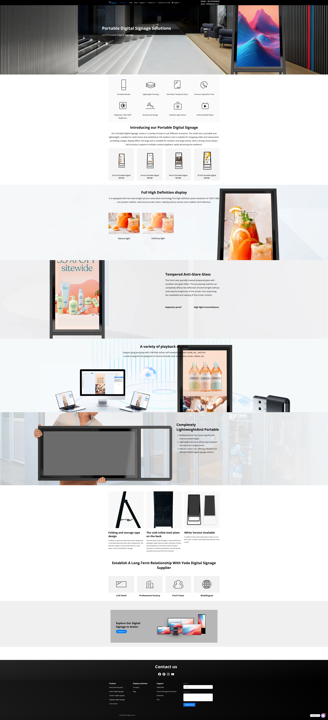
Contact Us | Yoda (164, 3)
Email (185, 683)
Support (142, 3)
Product (123, 3)
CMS (130, 3)
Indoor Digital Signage (116, 691)
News (136, 3)
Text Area (186, 692)
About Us (151, 3)
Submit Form (189, 705)
